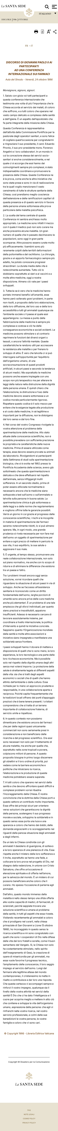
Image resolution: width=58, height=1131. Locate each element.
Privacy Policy (29, 1123)
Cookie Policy (29, 1119)
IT (32, 45)
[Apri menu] (54, 6)
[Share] (55, 32)
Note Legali (29, 1114)
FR (26, 45)
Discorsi (6, 19)
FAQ (29, 1110)
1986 (15, 19)
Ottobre (23, 19)
